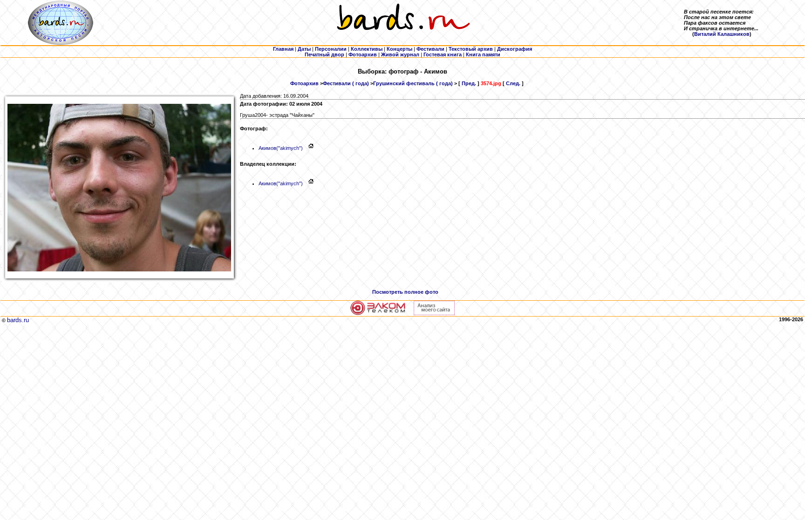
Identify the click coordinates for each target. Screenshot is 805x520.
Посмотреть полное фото (405, 292)
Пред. (469, 83)
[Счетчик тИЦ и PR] (434, 313)
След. (513, 83)
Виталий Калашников (722, 34)
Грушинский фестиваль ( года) (413, 83)
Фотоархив (304, 83)
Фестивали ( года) (346, 83)
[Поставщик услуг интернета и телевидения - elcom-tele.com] (378, 313)
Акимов (281, 148)
